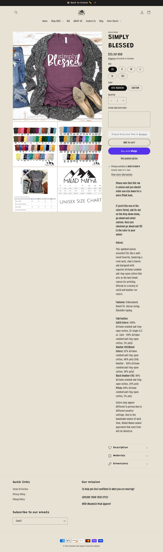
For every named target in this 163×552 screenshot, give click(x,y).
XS (112, 69)
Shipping (111, 58)
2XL (123, 76)
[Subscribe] (64, 521)
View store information (121, 174)
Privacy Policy (19, 494)
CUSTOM (135, 88)
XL (112, 76)
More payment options (129, 158)
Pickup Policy (19, 499)
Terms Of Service (20, 489)
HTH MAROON (117, 88)
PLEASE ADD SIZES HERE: (117, 108)
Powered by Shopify (93, 546)
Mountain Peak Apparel (77, 546)
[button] (16, 12)
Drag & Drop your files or (129, 134)
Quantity (111, 94)
